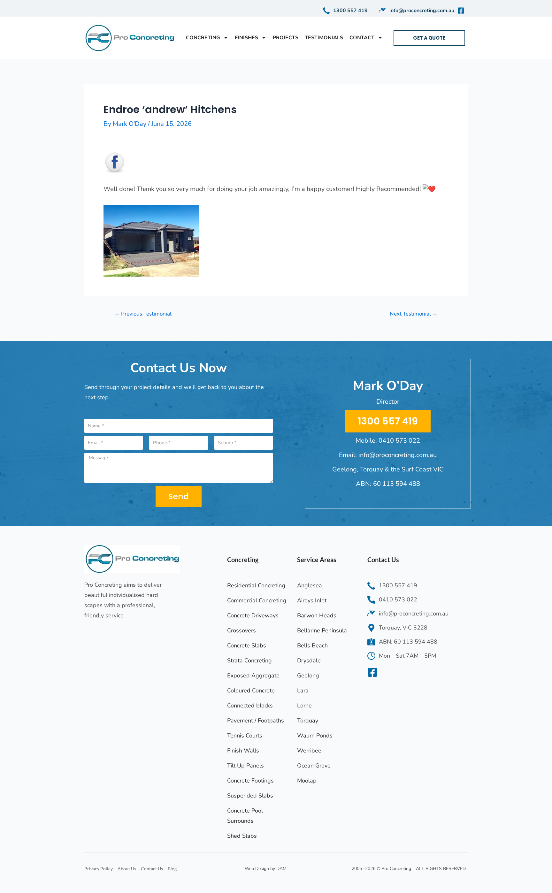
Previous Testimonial (143, 314)
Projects (285, 37)
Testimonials (324, 37)
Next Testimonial (414, 314)
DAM (281, 869)
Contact (361, 37)
